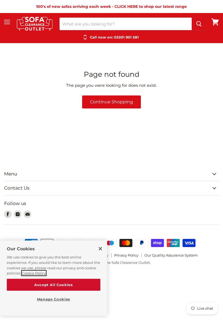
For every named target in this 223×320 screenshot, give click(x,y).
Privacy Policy (126, 255)
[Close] (100, 249)
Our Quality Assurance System (171, 255)
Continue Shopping (111, 101)
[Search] (199, 24)
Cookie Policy (34, 273)
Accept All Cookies (53, 285)
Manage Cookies (53, 299)
